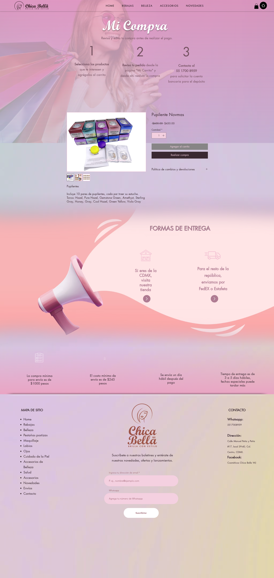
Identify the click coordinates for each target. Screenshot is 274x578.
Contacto (29, 494)
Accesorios (30, 478)
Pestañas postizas (35, 435)
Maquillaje (30, 440)
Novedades (31, 483)
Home (27, 419)
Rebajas (29, 424)
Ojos (26, 451)
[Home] (263, 5)
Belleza (28, 430)
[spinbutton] (159, 135)
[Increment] (164, 135)
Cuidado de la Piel (36, 456)
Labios (27, 446)
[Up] (146, 298)
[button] (256, 6)
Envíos (27, 488)
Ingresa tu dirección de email (123, 473)
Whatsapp (114, 490)
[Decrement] (154, 135)
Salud (27, 472)
